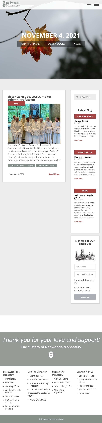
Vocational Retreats (39, 379)
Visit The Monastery (37, 371)
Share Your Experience (59, 391)
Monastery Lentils (82, 157)
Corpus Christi (81, 121)
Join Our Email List (87, 389)
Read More (54, 174)
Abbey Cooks (56, 43)
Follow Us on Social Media (88, 380)
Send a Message (86, 375)
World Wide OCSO (38, 400)
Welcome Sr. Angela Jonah (83, 196)
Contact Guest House (40, 389)
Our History (10, 378)
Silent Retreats (36, 375)
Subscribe (85, 297)
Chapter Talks (30, 43)
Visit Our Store (61, 378)
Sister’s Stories (12, 396)
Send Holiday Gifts (62, 386)
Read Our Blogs (86, 385)
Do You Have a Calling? (12, 401)
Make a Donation (62, 382)
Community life (17, 165)
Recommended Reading (12, 407)
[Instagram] (51, 354)
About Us (9, 382)
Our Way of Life (12, 386)
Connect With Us (85, 371)
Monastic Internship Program (39, 384)
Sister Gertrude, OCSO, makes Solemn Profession (29, 98)
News (77, 43)
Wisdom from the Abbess (13, 391)
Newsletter (84, 393)
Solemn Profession (46, 165)
